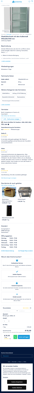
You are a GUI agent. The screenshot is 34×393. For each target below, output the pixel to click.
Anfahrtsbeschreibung (7, 250)
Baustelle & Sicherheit (8, 97)
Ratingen (9, 34)
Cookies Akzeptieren (17, 382)
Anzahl (5, 318)
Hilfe (24, 361)
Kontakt (14, 361)
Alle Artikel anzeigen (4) (8, 185)
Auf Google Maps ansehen (25, 250)
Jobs (9, 361)
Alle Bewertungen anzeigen (8, 178)
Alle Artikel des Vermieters (8, 115)
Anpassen (5, 377)
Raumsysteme (21, 97)
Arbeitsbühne (6, 93)
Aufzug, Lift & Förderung (19, 93)
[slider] (6, 129)
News (19, 361)
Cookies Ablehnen (17, 387)
